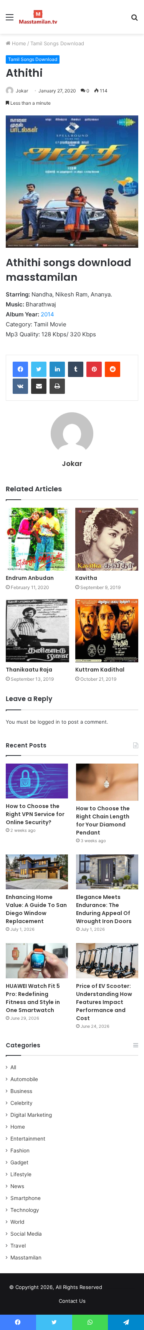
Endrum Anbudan (30, 578)
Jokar (22, 91)
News (17, 1186)
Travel (18, 1246)
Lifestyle (20, 1174)
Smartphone (25, 1198)
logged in (49, 722)
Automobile (24, 1079)
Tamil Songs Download (57, 43)
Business (21, 1091)
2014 (47, 314)
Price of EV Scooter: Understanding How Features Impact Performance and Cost (104, 1002)
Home (18, 43)
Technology (24, 1210)
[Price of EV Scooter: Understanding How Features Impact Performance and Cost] (107, 960)
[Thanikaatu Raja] (37, 630)
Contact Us (72, 1301)
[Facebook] (20, 369)
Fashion (20, 1150)
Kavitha (86, 578)
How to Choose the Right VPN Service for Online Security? (35, 814)
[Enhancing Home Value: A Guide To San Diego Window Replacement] (37, 871)
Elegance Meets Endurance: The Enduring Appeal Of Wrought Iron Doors (104, 909)
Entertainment (27, 1139)
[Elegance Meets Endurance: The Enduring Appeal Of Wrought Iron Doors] (107, 871)
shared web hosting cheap (127, 1288)
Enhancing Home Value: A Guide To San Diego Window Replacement (36, 909)
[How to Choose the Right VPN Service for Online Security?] (37, 781)
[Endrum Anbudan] (37, 539)
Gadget (19, 1162)
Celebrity (21, 1103)
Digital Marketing (31, 1115)
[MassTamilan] (38, 16)
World (17, 1222)
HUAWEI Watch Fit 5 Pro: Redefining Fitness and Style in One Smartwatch (33, 998)
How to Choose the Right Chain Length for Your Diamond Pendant (103, 820)
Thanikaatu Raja (29, 669)
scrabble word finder (113, 1288)
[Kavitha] (107, 539)
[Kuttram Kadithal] (107, 630)
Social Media (26, 1234)
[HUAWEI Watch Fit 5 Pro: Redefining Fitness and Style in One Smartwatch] (37, 960)
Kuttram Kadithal (99, 669)
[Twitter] (38, 369)
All (13, 1067)
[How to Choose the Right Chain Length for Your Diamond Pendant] (107, 782)
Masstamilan (25, 1257)
